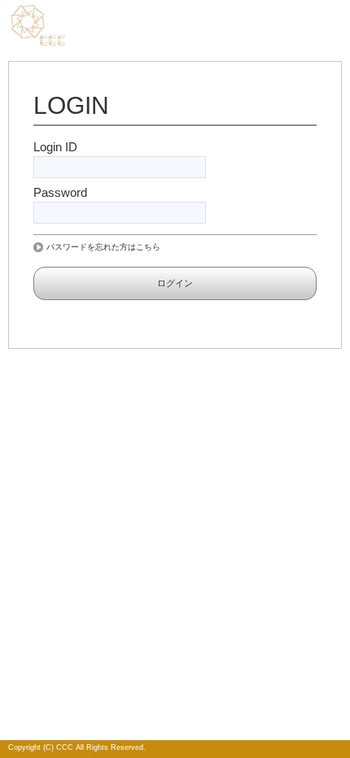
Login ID (55, 147)
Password (60, 192)
